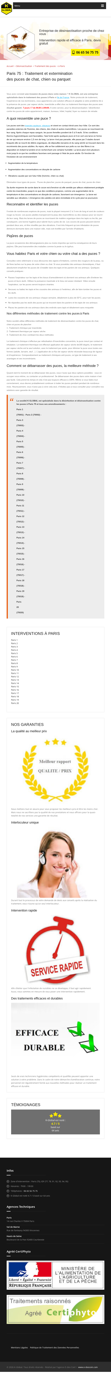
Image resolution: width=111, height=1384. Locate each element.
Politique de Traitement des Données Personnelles (54, 1347)
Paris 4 (14, 650)
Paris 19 (15, 699)
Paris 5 (14, 653)
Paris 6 (14, 656)
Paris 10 (15, 670)
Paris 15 (15, 686)
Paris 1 (14, 640)
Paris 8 (14, 663)
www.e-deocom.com (88, 1367)
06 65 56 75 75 (86, 52)
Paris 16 (15, 689)
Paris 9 (14, 666)
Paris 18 (15, 696)
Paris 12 (15, 676)
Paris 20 (15, 703)
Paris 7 (14, 660)
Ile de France (63, 97)
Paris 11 (15, 673)
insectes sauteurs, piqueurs (37, 125)
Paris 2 (14, 643)
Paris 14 (15, 683)
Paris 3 (14, 646)
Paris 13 (15, 679)
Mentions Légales (19, 1347)
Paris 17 (15, 693)
